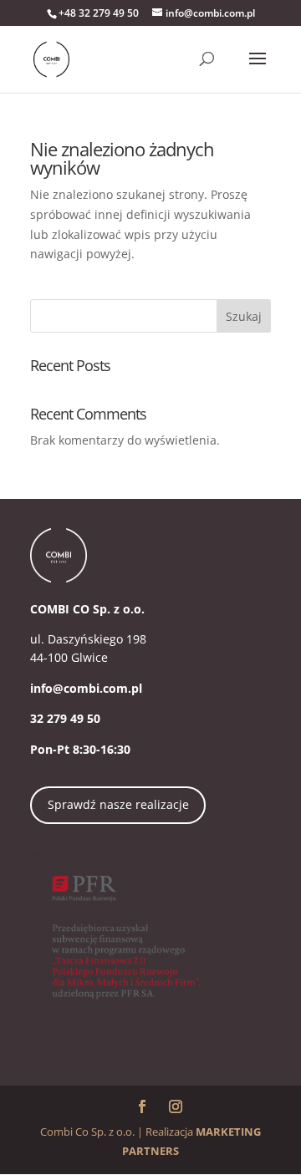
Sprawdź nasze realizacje (118, 804)
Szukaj (244, 316)
